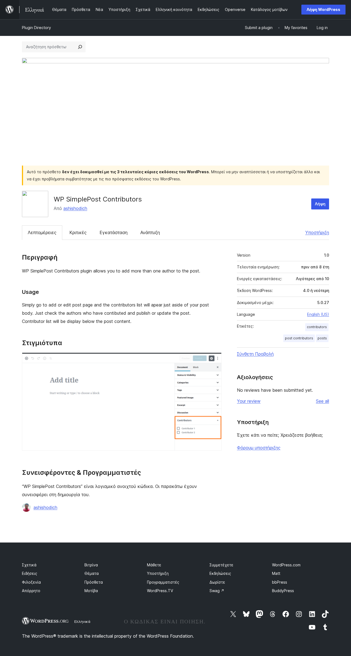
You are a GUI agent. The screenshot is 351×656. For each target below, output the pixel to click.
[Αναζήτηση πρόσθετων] (80, 46)
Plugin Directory (36, 27)
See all (322, 401)
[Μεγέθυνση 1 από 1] (214, 360)
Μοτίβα (91, 590)
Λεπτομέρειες (42, 232)
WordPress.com (286, 565)
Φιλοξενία (31, 582)
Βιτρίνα (91, 565)
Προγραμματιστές (163, 582)
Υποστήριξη (317, 232)
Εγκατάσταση (114, 232)
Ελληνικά (82, 621)
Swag (217, 590)
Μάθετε (154, 565)
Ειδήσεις (29, 573)
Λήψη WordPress (323, 9)
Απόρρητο (31, 590)
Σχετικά (29, 565)
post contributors (299, 338)
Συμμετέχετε (221, 565)
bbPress (279, 582)
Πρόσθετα (93, 582)
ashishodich (75, 208)
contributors (317, 327)
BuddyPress (283, 590)
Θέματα (91, 573)
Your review (249, 401)
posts (322, 338)
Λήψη (320, 203)
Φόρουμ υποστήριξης (259, 447)
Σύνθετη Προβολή (255, 354)
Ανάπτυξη (150, 232)
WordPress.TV (160, 590)
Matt (276, 573)
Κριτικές (78, 232)
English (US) (318, 314)
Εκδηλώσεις (220, 573)
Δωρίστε (217, 582)
